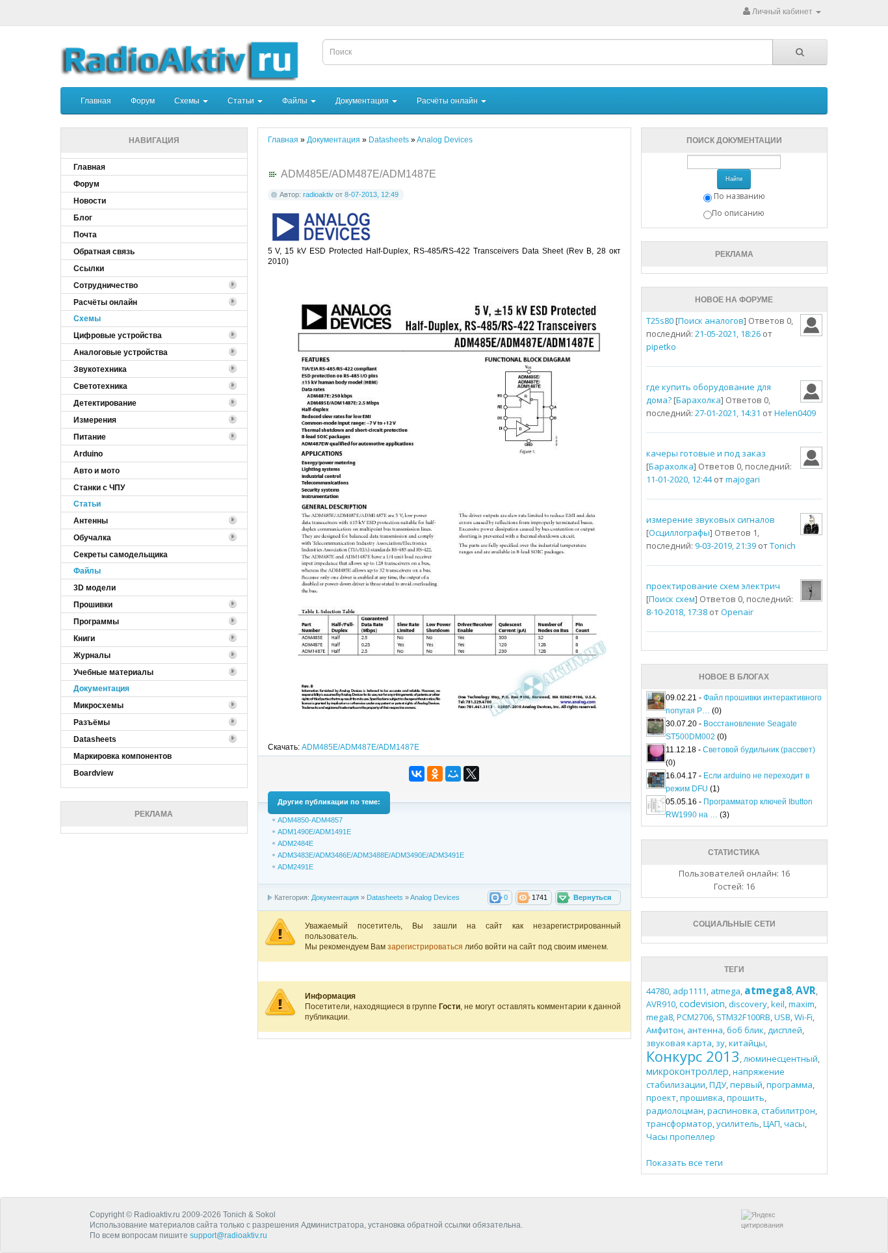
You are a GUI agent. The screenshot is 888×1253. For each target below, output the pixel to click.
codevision (702, 1003)
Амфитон (664, 1030)
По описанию (738, 212)
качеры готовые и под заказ (706, 453)
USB (782, 1017)
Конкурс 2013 (693, 1056)
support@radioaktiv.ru (228, 1235)
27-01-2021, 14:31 (728, 413)
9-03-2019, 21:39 (725, 545)
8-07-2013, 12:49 (371, 194)
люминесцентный (781, 1058)
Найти (733, 179)
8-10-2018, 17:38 (676, 612)
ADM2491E (295, 867)
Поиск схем (672, 599)
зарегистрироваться (426, 946)
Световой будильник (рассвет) (759, 749)
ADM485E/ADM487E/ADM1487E (360, 747)
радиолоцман (674, 1110)
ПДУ (717, 1084)
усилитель (737, 1123)
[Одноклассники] (435, 774)
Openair (737, 612)
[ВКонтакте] (416, 774)
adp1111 (690, 991)
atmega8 (768, 990)
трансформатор (679, 1123)
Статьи (242, 100)
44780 (657, 991)
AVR (806, 990)
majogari (742, 479)
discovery (748, 1004)
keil (778, 1004)
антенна (705, 1030)
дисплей (785, 1030)
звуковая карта (679, 1043)
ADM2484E (295, 843)
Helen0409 (795, 413)
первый (746, 1084)
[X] (471, 774)
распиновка (732, 1110)
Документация (363, 100)
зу (720, 1043)
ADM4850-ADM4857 (310, 820)
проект (661, 1097)
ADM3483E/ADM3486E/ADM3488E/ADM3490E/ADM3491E (371, 855)
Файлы (295, 100)
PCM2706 (694, 1017)
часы (794, 1123)
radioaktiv (318, 194)
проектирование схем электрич (713, 586)
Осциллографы (679, 532)
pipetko (661, 346)
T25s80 (659, 320)
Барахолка (698, 400)
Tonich (783, 545)
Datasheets (385, 897)
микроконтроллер (687, 1071)
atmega (725, 991)
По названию (739, 196)
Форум (143, 100)
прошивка (701, 1097)
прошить (745, 1097)
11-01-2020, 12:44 (679, 479)
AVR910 (660, 1004)
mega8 (659, 1017)
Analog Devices (435, 897)
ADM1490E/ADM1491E (314, 832)
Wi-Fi (803, 1017)
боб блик (745, 1030)
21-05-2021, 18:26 (728, 333)
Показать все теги (684, 1162)
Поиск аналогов (711, 320)
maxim (802, 1004)
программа (789, 1084)
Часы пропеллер (680, 1136)
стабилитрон (788, 1110)
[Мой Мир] (453, 774)
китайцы (747, 1043)
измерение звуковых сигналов (710, 519)
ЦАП (771, 1123)
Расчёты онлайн (448, 100)
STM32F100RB (743, 1017)
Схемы (188, 100)
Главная (96, 100)
